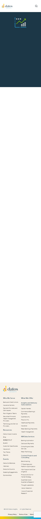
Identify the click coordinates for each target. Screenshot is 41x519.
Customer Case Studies (10, 446)
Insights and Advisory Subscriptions (29, 404)
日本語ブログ (7, 440)
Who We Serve (9, 398)
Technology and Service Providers (10, 425)
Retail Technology (26, 452)
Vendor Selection (26, 488)
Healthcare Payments (27, 423)
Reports (5, 455)
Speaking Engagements (10, 472)
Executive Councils (9, 469)
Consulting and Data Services (27, 448)
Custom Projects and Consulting (29, 456)
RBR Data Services (27, 437)
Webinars (6, 466)
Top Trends (6, 452)
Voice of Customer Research (27, 492)
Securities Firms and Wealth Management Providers (9, 419)
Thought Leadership (27, 485)
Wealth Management (27, 432)
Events (6, 459)
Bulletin (5, 443)
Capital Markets (26, 408)
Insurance (24, 426)
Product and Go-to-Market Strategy (27, 476)
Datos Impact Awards (10, 434)
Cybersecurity (25, 417)
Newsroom (6, 449)
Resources (7, 430)
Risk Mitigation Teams (10, 413)
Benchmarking (25, 461)
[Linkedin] (19, 501)
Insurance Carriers (8, 405)
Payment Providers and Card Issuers (10, 409)
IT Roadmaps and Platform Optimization (28, 465)
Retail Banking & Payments (29, 429)
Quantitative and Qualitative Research (27, 481)
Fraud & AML (25, 420)
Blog (4, 437)
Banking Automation (27, 440)
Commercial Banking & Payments (28, 413)
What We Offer (27, 398)
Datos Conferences (9, 463)
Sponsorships (7, 475)
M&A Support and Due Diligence (28, 471)
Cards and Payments (27, 443)
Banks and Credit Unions (10, 402)
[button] (36, 6)
